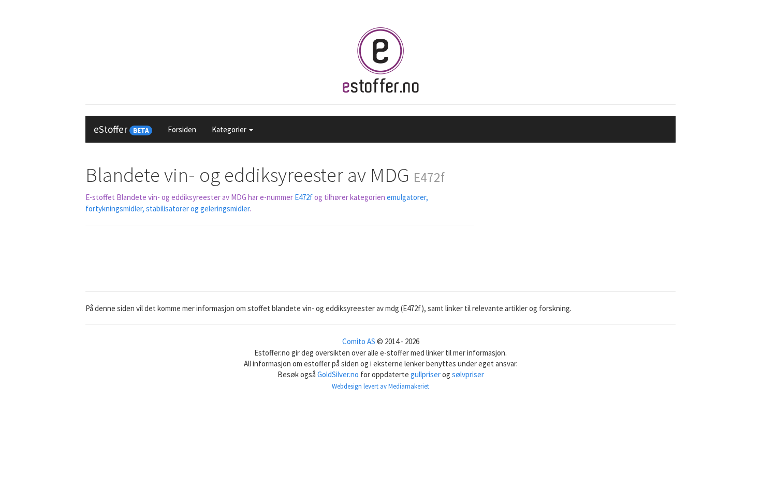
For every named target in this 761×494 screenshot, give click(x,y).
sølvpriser (468, 374)
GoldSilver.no (338, 374)
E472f (304, 197)
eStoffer (121, 129)
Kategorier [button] (230, 129)
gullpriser (426, 374)
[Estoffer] (380, 60)
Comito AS (358, 341)
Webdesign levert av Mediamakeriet (380, 386)
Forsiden (182, 129)
